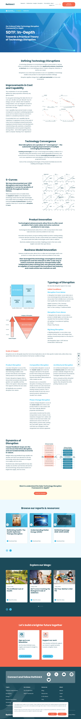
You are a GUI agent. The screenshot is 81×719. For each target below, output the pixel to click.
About (61, 690)
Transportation (10, 705)
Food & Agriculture (11, 699)
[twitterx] (79, 358)
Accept (52, 714)
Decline (62, 714)
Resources (45, 693)
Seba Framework (28, 693)
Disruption (9, 693)
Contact (61, 699)
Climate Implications (12, 690)
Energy (8, 696)
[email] (79, 364)
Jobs (60, 696)
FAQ (43, 699)
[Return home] (10, 4)
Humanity (8, 702)
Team (61, 693)
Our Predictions (28, 690)
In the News (45, 696)
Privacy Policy (71, 714)
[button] (31, 547)
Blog (43, 690)
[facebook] (79, 361)
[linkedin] (79, 356)
